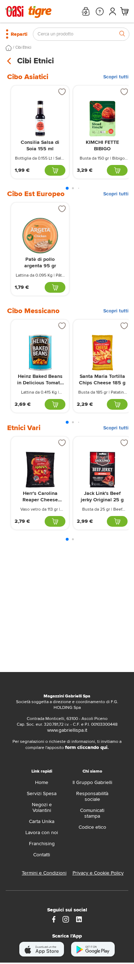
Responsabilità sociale (92, 796)
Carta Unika (41, 821)
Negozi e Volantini (42, 807)
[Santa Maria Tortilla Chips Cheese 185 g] (102, 352)
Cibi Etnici (23, 47)
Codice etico (92, 827)
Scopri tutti (116, 77)
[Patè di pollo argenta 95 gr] (40, 235)
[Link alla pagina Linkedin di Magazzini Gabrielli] (79, 919)
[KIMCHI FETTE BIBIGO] (102, 118)
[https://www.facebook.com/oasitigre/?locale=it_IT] (54, 919)
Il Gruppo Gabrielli (92, 782)
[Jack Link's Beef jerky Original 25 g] (102, 469)
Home (41, 782)
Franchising (42, 844)
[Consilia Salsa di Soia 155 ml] (40, 118)
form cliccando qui (86, 747)
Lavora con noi (41, 832)
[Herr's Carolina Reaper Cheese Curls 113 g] (40, 469)
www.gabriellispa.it (67, 730)
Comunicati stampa (92, 813)
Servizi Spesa (41, 793)
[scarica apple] (41, 949)
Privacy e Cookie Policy (98, 873)
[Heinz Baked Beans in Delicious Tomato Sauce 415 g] (40, 352)
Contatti (41, 855)
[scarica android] (93, 949)
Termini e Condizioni (44, 873)
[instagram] (66, 919)
